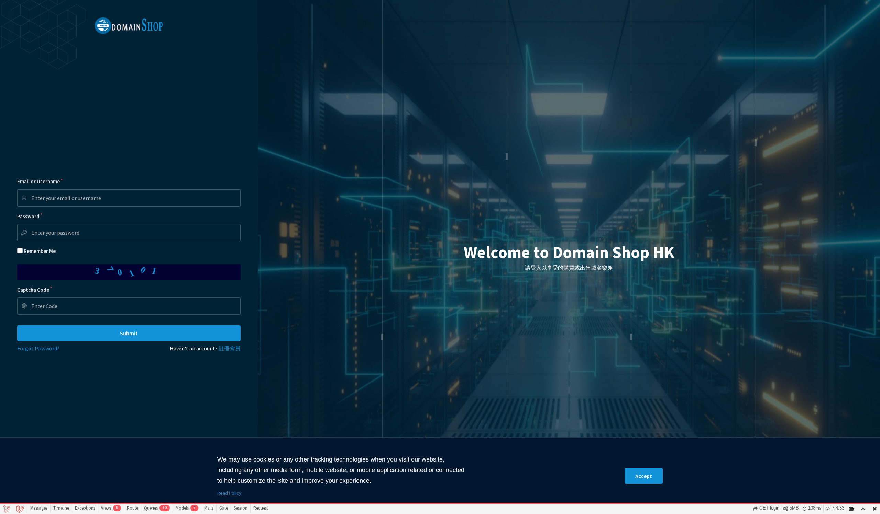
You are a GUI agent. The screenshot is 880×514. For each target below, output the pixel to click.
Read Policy (229, 493)
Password (29, 216)
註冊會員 (230, 348)
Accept (643, 475)
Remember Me (40, 251)
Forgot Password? (38, 348)
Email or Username (40, 181)
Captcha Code (34, 289)
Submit (129, 333)
